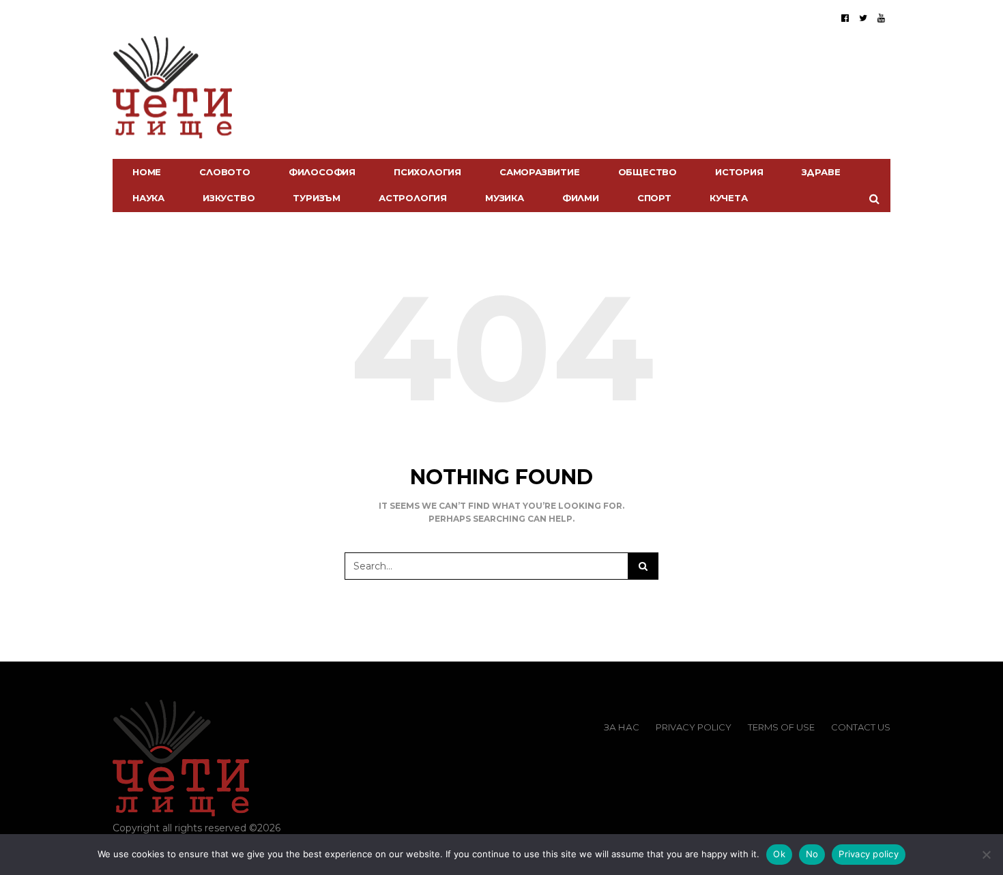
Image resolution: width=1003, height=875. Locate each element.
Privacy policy (869, 853)
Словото (224, 171)
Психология (427, 171)
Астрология (413, 197)
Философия (322, 171)
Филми (580, 197)
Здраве (821, 171)
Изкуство (229, 197)
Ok (779, 853)
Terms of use (781, 727)
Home (146, 171)
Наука (148, 197)
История (739, 171)
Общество (647, 171)
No (812, 853)
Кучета (729, 197)
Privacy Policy (693, 727)
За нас (621, 727)
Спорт (654, 197)
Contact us (860, 727)
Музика (504, 197)
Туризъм (316, 197)
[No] (986, 854)
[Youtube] (881, 17)
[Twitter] (863, 17)
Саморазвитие (539, 171)
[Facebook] (845, 17)
